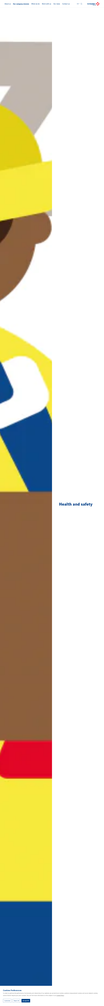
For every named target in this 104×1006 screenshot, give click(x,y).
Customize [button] (7, 1001)
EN (77, 4)
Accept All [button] (26, 1001)
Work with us (46, 4)
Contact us (66, 4)
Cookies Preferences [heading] (12, 990)
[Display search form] (81, 4)
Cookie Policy (60, 995)
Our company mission (21, 4)
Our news (56, 4)
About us (8, 4)
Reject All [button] (16, 1001)
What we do (35, 4)
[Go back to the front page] (93, 3)
